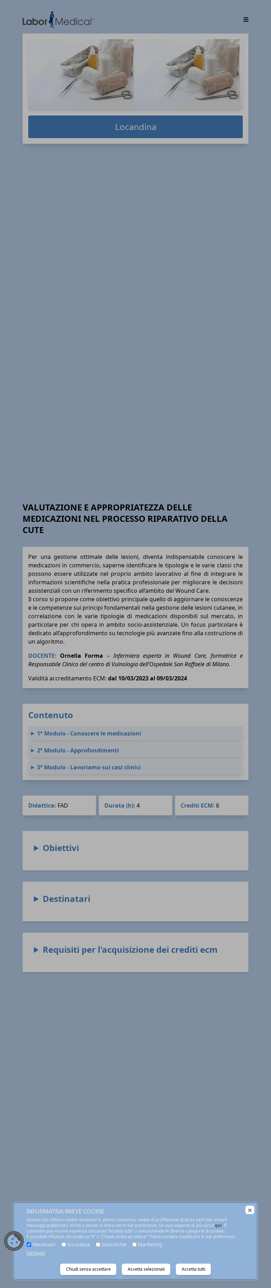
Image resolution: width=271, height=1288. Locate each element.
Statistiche (114, 1244)
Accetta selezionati (146, 1269)
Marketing (150, 1244)
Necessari (44, 1244)
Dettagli (35, 1252)
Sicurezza (78, 1244)
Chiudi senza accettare (88, 1269)
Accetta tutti (193, 1269)
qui (218, 1225)
